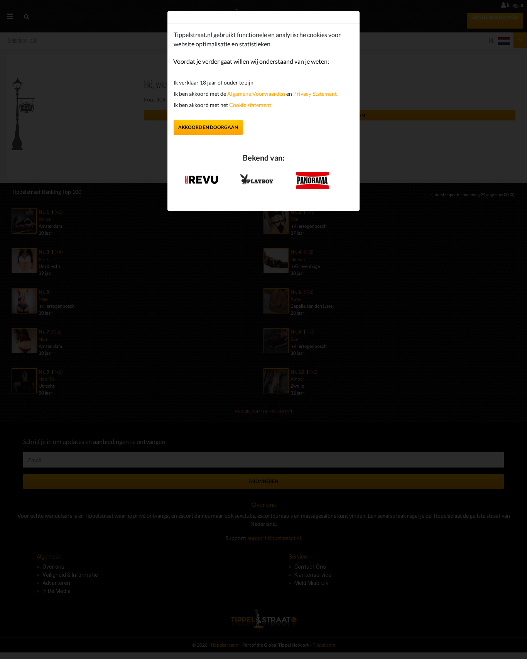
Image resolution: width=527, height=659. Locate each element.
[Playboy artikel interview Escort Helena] (256, 177)
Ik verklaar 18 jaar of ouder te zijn (213, 82)
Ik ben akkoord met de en (255, 93)
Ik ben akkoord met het (222, 105)
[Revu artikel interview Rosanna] (201, 177)
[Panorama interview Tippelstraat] (312, 179)
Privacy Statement (315, 93)
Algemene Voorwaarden (256, 93)
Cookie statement (249, 105)
